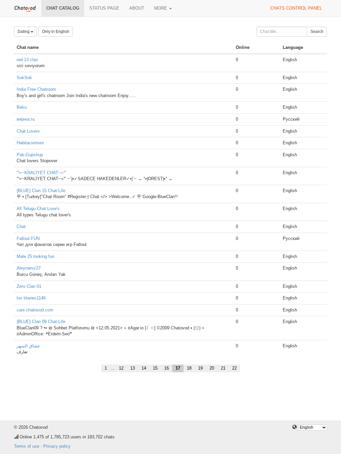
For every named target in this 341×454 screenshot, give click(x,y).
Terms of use (26, 446)
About (136, 8)
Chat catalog (62, 8)
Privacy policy (57, 446)
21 (223, 368)
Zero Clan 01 (29, 286)
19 (200, 368)
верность (26, 119)
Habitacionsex (30, 142)
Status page (104, 8)
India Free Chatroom (36, 89)
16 (166, 368)
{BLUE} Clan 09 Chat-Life (41, 321)
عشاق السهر (28, 345)
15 (155, 368)
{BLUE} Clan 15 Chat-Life (41, 190)
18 (189, 368)
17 (177, 368)
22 (234, 368)
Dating (24, 31)
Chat (21, 226)
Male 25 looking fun (35, 256)
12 (121, 368)
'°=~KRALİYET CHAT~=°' (41, 172)
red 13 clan (27, 59)
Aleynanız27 (29, 268)
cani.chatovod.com (35, 309)
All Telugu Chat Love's (38, 208)
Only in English (55, 31)
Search (316, 31)
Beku (22, 107)
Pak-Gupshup (30, 154)
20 (211, 368)
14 (144, 368)
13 (132, 368)
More (161, 8)
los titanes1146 (31, 297)
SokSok (24, 77)
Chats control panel (296, 8)
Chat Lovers (28, 131)
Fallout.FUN (28, 238)
